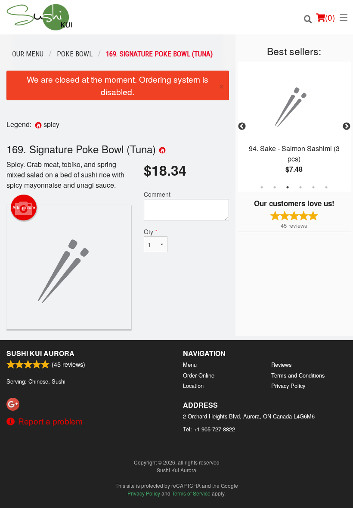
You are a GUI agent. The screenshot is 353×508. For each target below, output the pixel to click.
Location (193, 385)
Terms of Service (191, 493)
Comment (157, 194)
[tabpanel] (294, 126)
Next (346, 126)
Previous (242, 126)
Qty (150, 231)
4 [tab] (300, 187)
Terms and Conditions (298, 375)
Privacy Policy (288, 385)
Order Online (198, 375)
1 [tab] (261, 187)
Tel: (209, 429)
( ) (330, 17)
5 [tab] (313, 187)
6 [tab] (326, 187)
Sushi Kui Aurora (40, 353)
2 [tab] (274, 187)
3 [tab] (287, 187)
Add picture (23, 207)
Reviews (281, 364)
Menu (190, 364)
